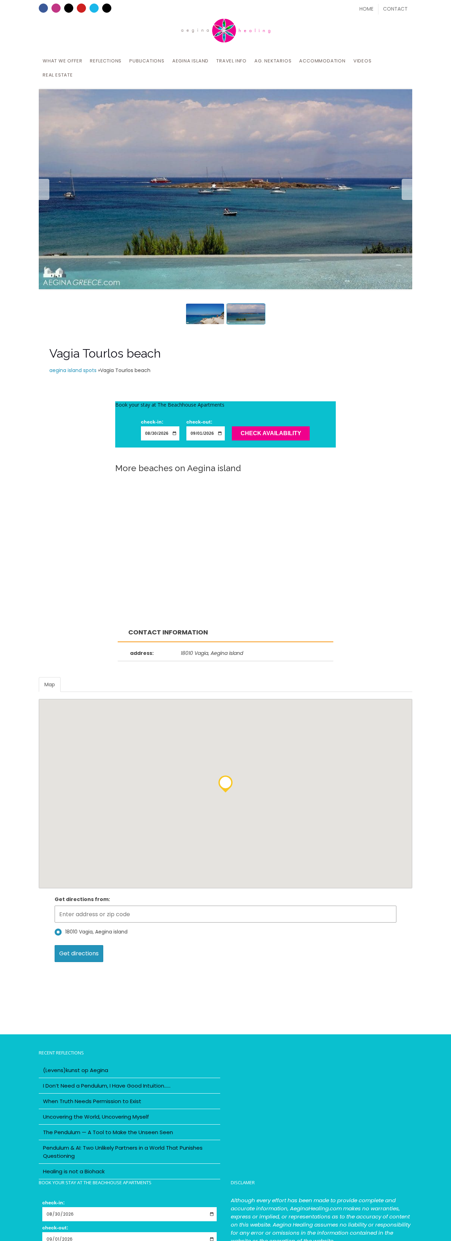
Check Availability (271, 433)
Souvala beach (204, 571)
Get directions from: (82, 899)
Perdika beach (336, 571)
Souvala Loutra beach (205, 501)
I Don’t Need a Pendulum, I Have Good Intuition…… (107, 1085)
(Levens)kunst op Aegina (75, 1070)
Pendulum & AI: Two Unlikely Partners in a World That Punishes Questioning (123, 1152)
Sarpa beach (317, 521)
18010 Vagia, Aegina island (96, 931)
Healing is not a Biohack (74, 1171)
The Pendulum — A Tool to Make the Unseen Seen (108, 1132)
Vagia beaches (335, 490)
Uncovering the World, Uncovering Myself (96, 1116)
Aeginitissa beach (187, 487)
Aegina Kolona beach (225, 552)
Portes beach (214, 602)
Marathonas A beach (89, 521)
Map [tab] (49, 684)
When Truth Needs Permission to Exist (92, 1101)
